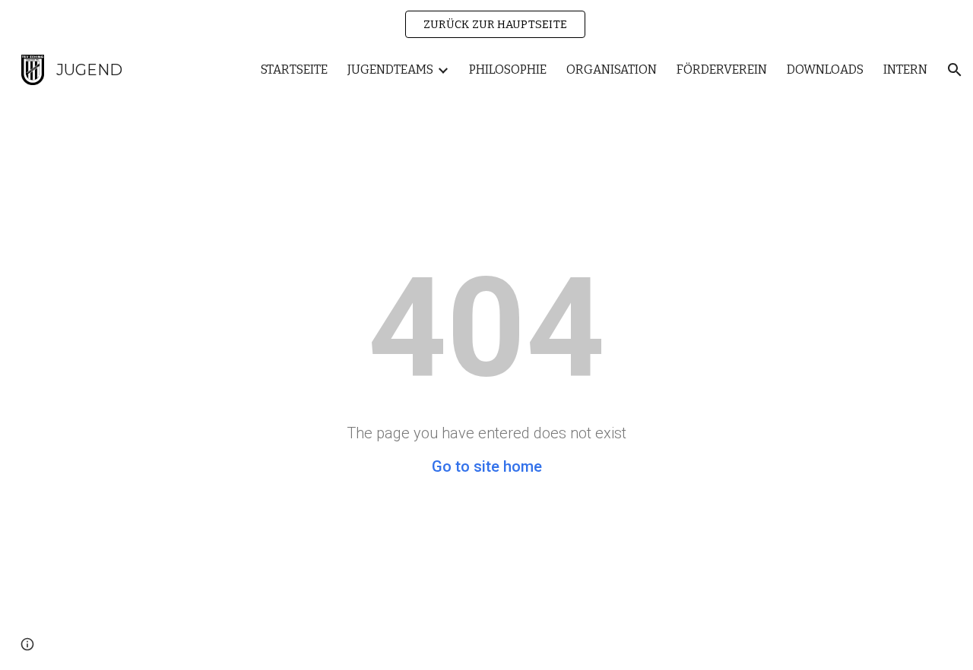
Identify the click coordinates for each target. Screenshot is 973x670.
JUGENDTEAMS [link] (390, 69)
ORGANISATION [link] (611, 69)
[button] (955, 70)
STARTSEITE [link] (294, 69)
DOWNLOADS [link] (825, 69)
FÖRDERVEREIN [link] (722, 69)
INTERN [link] (905, 69)
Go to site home (487, 466)
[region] (486, 24)
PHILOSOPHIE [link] (508, 69)
